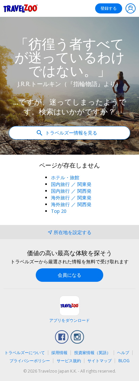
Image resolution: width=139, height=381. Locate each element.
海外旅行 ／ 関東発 (71, 197)
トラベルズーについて (24, 352)
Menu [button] (131, 8)
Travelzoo (20, 8)
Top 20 (58, 211)
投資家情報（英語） (92, 352)
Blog (124, 361)
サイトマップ (99, 361)
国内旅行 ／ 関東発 (71, 184)
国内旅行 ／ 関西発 (71, 191)
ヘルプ (123, 352)
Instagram (77, 337)
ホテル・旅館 (65, 177)
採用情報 (59, 352)
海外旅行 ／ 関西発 (71, 204)
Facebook (61, 337)
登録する (109, 8)
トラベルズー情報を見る (70, 132)
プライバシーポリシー (29, 361)
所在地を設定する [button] (72, 232)
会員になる (69, 275)
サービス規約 (69, 361)
